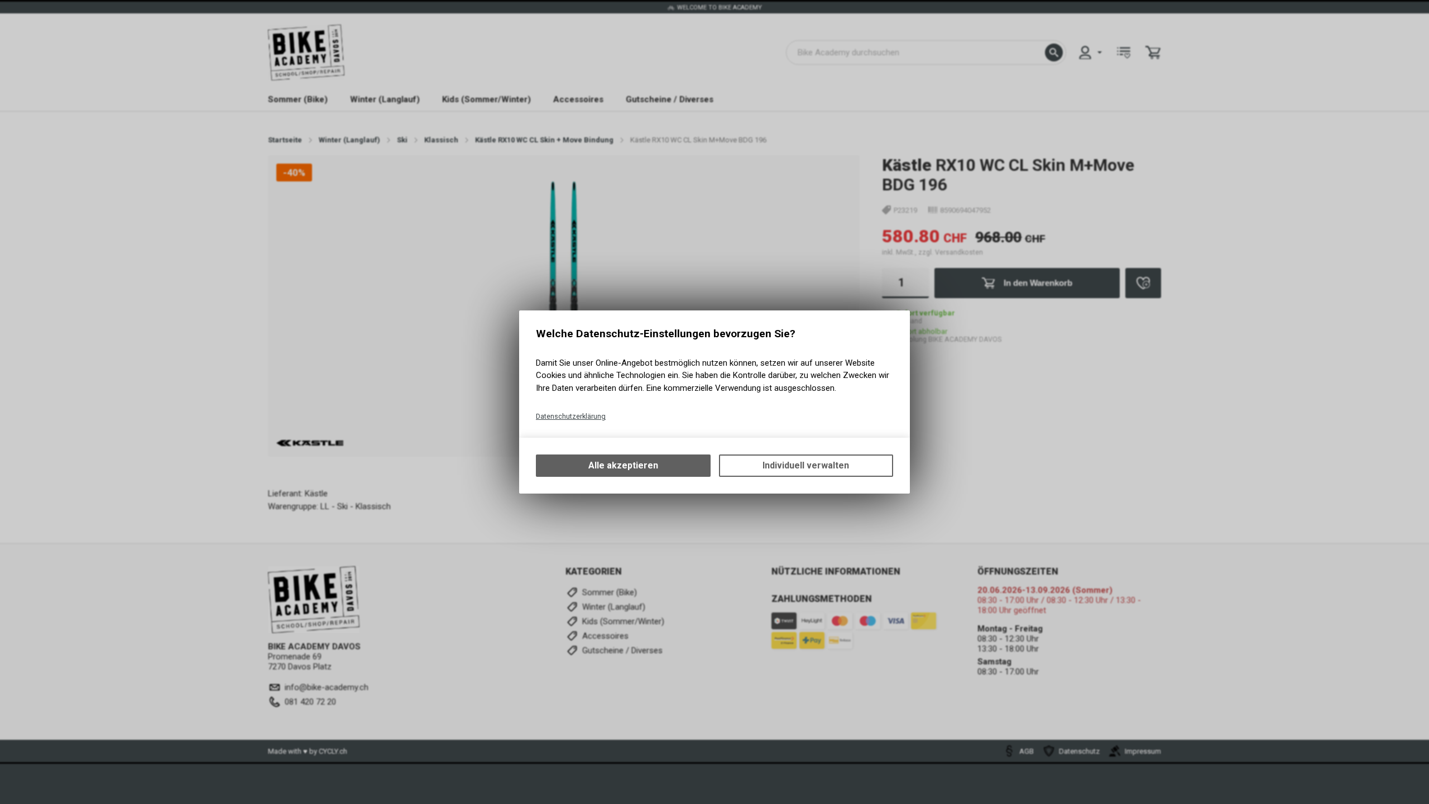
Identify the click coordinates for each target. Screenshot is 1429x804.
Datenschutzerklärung (571, 416)
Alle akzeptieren (623, 465)
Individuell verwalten (806, 465)
